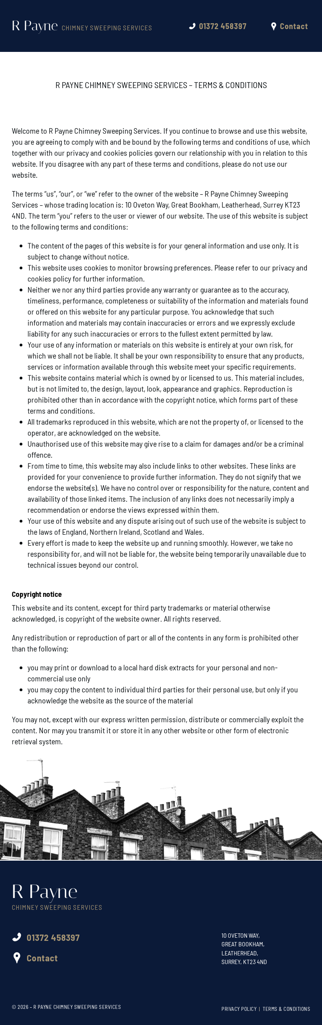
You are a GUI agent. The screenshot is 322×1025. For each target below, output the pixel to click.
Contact (294, 26)
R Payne (82, 26)
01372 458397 (223, 26)
